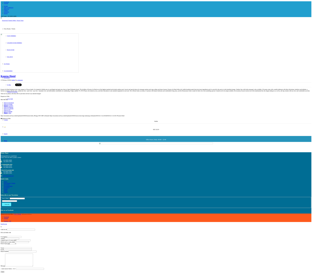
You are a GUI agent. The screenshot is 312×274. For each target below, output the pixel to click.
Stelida (13, 80)
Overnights (3, 237)
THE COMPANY (8, 7)
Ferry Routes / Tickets (9, 183)
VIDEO (6, 10)
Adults (2, 238)
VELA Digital (17, 214)
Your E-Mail (5, 198)
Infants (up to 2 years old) (7, 242)
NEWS (6, 13)
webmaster (20, 80)
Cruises (6, 189)
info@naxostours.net (8, 176)
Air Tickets (7, 184)
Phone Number (4, 251)
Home (5, 181)
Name (2, 248)
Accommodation (8, 186)
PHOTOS (6, 9)
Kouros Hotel (8, 76)
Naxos (5, 190)
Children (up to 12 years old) (8, 240)
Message (3, 266)
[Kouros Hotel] (40, 72)
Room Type (4, 243)
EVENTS (6, 12)
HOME (6, 6)
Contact (6, 192)
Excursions (7, 187)
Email (2, 249)
